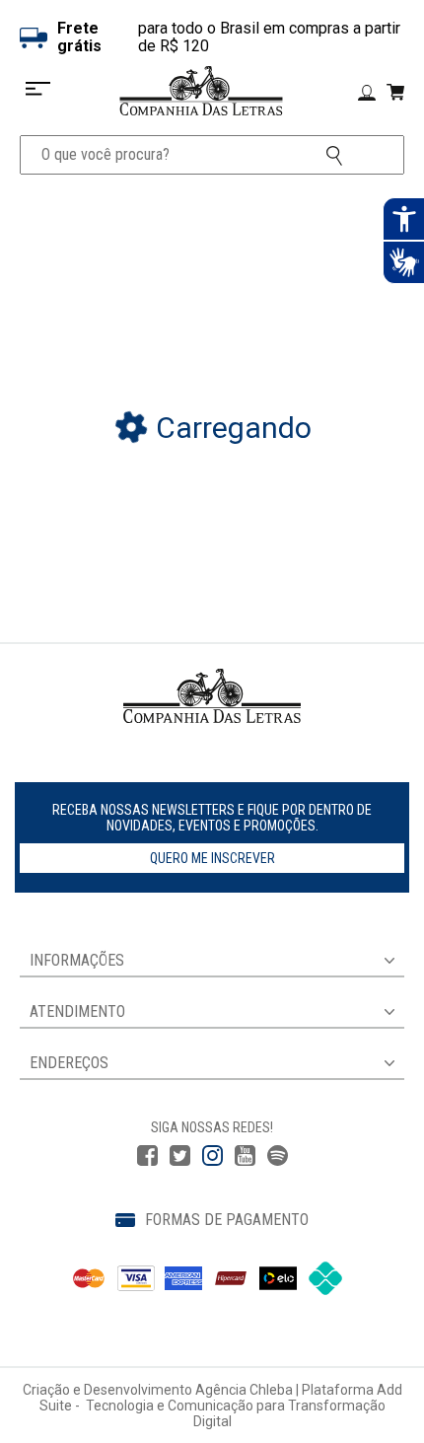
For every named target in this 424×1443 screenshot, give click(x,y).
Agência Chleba (244, 1390)
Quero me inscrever (212, 858)
